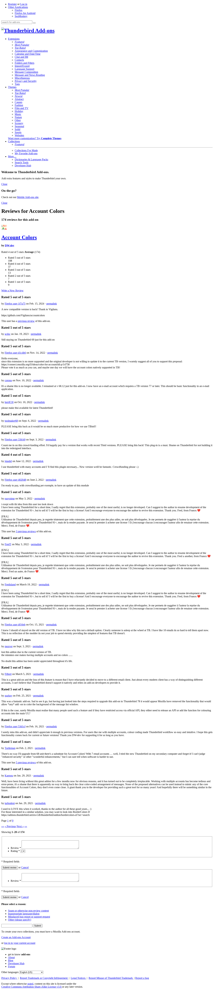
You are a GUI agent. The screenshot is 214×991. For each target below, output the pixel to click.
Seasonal (19, 126)
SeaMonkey (21, 16)
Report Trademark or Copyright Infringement (44, 978)
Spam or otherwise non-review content (28, 910)
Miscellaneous (22, 78)
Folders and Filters (24, 63)
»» (25, 826)
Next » (20, 826)
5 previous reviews (26, 762)
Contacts (19, 59)
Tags (17, 84)
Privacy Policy (9, 978)
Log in (23, 4)
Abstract (19, 99)
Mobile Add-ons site (27, 197)
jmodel (8, 461)
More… (12, 156)
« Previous (10, 826)
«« (2, 826)
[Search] (34, 22)
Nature (18, 117)
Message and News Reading (30, 75)
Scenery (19, 123)
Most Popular (22, 44)
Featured (19, 41)
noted (30, 983)
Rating (15, 851)
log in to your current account (19, 943)
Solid (17, 129)
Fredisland (10, 584)
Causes (18, 102)
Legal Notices (78, 978)
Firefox (18, 10)
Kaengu (9, 775)
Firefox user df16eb (15, 624)
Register (12, 4)
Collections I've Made (26, 150)
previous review (26, 321)
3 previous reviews (26, 531)
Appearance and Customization (31, 50)
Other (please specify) (19, 919)
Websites (19, 135)
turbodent (10, 803)
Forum (11, 966)
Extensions (14, 38)
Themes (12, 87)
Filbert (8, 674)
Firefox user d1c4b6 (15, 352)
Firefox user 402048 (15, 479)
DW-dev (9, 245)
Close (4, 184)
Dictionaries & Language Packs (31, 159)
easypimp (10, 498)
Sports (18, 132)
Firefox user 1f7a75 (15, 303)
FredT (8, 544)
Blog (10, 960)
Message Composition (26, 72)
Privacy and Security (26, 81)
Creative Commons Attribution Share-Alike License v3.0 (31, 986)
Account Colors (19, 237)
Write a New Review (12, 290)
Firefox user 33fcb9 (15, 439)
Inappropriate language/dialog (23, 913)
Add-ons (44, 30)
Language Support (24, 69)
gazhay (8, 695)
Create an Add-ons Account (16, 937)
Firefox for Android (25, 13)
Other (18, 120)
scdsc (7, 334)
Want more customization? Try (34, 138)
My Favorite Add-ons (26, 153)
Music (18, 114)
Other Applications (18, 7)
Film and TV (21, 108)
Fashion (19, 105)
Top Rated (20, 47)
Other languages (10, 972)
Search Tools (21, 162)
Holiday (19, 111)
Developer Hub (23, 165)
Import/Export (22, 66)
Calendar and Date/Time (27, 53)
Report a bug (142, 978)
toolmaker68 (11, 420)
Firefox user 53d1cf (15, 726)
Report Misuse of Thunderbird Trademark (111, 978)
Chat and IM (21, 56)
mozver (9, 646)
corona (8, 380)
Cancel (25, 867)
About (11, 957)
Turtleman (10, 748)
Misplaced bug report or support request (29, 916)
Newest (18, 96)
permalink (51, 303)
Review (16, 848)
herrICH (9, 402)
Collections (14, 141)
